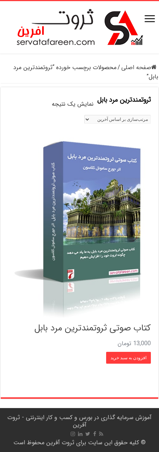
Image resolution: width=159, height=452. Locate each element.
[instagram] (73, 433)
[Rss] (101, 433)
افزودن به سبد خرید (128, 357)
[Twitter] (88, 433)
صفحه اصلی (136, 67)
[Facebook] (94, 433)
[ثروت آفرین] (80, 27)
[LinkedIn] (80, 433)
